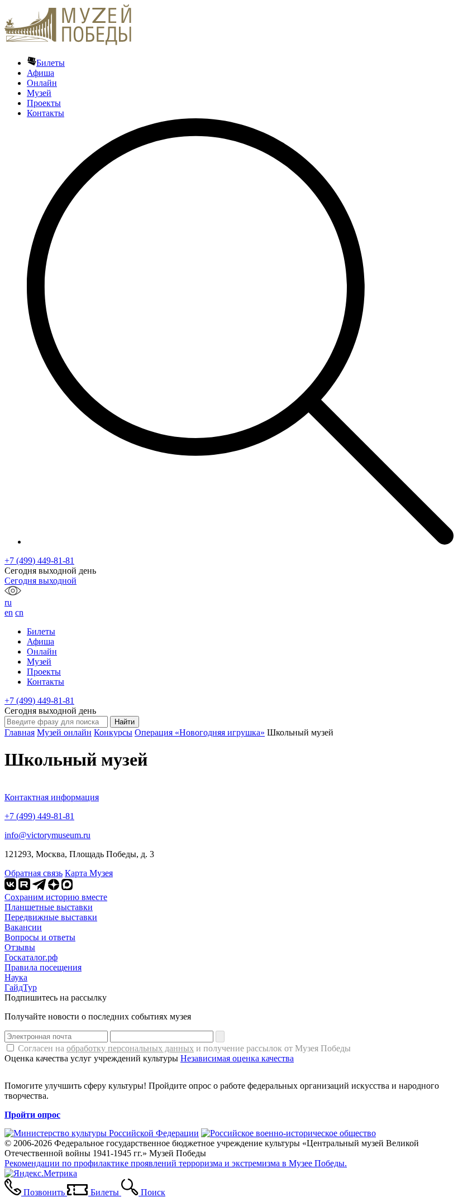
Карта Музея (89, 873)
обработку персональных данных (130, 1048)
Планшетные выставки (48, 907)
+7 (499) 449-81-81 (39, 560)
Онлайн (42, 83)
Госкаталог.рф (31, 957)
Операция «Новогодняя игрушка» (200, 732)
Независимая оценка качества (237, 1058)
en (8, 612)
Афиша (40, 73)
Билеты (50, 63)
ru (8, 602)
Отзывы (19, 947)
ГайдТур (20, 987)
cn (19, 612)
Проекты (44, 103)
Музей (39, 93)
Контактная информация (51, 797)
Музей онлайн (64, 732)
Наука (15, 977)
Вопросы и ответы (39, 937)
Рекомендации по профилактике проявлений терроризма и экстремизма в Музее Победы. (175, 1163)
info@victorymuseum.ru (47, 835)
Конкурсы (113, 732)
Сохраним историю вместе (55, 897)
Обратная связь (33, 873)
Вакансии (23, 927)
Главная (19, 732)
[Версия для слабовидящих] (12, 592)
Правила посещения (43, 967)
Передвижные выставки (50, 917)
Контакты (45, 113)
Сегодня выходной (40, 580)
